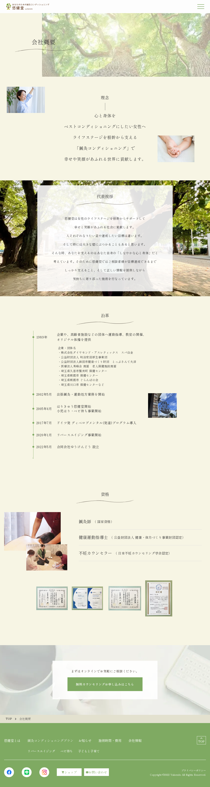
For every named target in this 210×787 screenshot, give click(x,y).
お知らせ (84, 740)
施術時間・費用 (109, 740)
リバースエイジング (41, 751)
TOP (9, 719)
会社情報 (135, 740)
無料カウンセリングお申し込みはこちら (105, 684)
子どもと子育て (89, 751)
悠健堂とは (12, 740)
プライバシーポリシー (193, 770)
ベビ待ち (66, 751)
